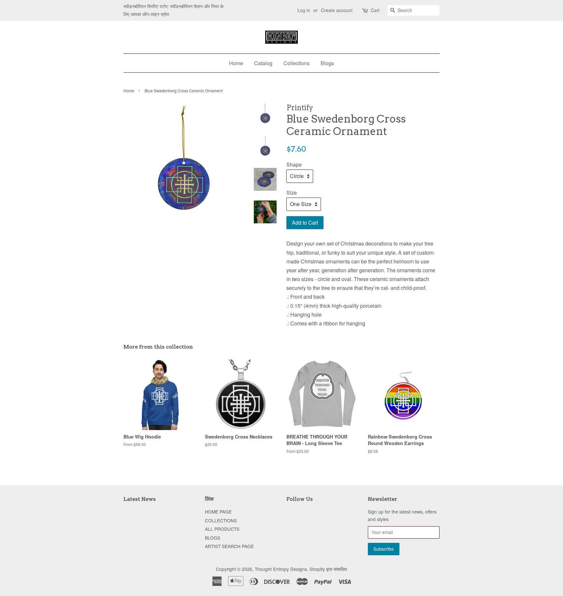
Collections (296, 63)
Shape (294, 164)
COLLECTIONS (221, 520)
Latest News (139, 499)
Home (236, 63)
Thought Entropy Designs (281, 569)
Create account (337, 10)
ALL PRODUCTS (222, 529)
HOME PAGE (218, 511)
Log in (303, 10)
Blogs (327, 63)
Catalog (263, 63)
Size (291, 192)
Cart (375, 10)
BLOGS (212, 537)
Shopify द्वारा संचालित (328, 569)
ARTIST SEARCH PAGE (229, 546)
